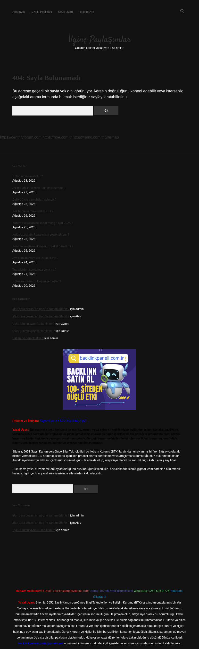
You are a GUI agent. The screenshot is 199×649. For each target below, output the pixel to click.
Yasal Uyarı (65, 12)
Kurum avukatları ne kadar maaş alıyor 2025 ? (42, 223)
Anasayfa (18, 12)
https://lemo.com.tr (88, 137)
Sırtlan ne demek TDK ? (28, 338)
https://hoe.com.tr (57, 137)
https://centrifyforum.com (20, 137)
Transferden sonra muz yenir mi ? (34, 269)
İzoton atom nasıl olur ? (27, 176)
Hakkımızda (86, 12)
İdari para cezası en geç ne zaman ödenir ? (40, 309)
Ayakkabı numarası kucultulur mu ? (35, 258)
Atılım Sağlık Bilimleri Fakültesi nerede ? (38, 188)
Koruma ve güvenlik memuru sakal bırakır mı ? (42, 246)
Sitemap (112, 137)
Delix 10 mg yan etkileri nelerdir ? (34, 199)
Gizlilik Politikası (41, 12)
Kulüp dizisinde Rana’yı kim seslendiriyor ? (40, 234)
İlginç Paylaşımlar (99, 39)
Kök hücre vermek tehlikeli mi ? (32, 211)
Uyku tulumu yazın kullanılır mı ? (33, 323)
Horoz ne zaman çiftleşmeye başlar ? (36, 281)
